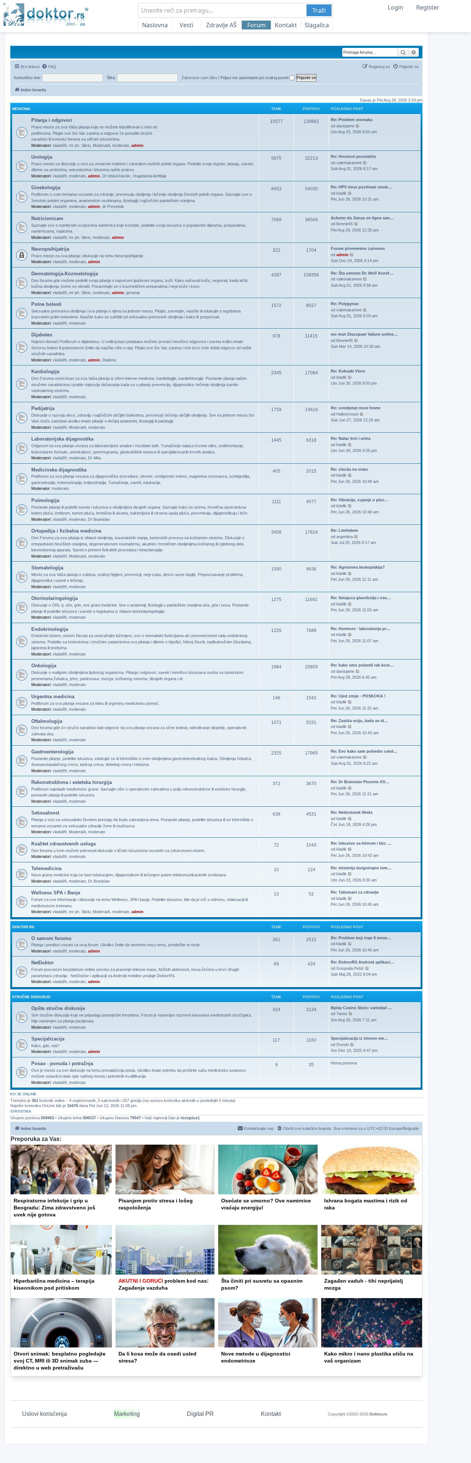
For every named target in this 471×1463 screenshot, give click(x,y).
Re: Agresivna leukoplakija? (358, 567)
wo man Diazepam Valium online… (364, 334)
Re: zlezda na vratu (349, 469)
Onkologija (43, 665)
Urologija (41, 157)
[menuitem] (49, 66)
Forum (256, 25)
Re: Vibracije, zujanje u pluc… (360, 500)
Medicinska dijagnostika (58, 470)
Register (427, 7)
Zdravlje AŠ (221, 25)
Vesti (186, 25)
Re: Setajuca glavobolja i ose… (361, 598)
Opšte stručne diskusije (58, 1008)
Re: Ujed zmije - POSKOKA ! (358, 696)
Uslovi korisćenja (44, 1414)
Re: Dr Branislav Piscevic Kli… (360, 782)
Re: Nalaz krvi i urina (351, 438)
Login (395, 7)
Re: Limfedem (344, 530)
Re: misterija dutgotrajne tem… (361, 868)
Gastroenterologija (52, 752)
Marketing (127, 1414)
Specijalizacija (47, 1039)
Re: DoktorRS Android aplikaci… (362, 962)
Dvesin (342, 1044)
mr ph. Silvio (80, 145)
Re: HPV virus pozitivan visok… (361, 187)
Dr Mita (94, 458)
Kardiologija (45, 371)
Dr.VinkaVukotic (116, 176)
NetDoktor (42, 962)
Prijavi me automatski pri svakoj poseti (255, 77)
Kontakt (286, 25)
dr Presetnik (113, 206)
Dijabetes (41, 335)
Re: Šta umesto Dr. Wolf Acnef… (362, 273)
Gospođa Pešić (350, 968)
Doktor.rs (378, 1414)
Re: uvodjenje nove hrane (355, 408)
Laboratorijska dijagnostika (62, 439)
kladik (341, 193)
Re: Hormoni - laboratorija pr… (360, 628)
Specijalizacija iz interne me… (359, 1038)
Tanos (341, 1013)
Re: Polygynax (345, 303)
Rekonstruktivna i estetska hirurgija (71, 782)
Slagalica (317, 25)
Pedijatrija (42, 408)
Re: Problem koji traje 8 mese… (361, 938)
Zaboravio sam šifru (199, 77)
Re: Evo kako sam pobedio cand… (364, 751)
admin (137, 145)
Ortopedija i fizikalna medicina (66, 531)
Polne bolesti (46, 304)
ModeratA (101, 145)
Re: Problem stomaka (351, 119)
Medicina (21, 109)
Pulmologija (45, 500)
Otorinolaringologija (54, 598)
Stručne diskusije (31, 997)
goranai (132, 292)
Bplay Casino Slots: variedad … (361, 1008)
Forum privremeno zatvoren (358, 248)
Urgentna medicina (52, 696)
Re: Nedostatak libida (351, 812)
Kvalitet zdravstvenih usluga (63, 844)
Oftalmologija (46, 721)
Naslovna (155, 25)
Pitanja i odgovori (51, 120)
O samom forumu (51, 938)
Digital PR (200, 1414)
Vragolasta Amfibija (149, 176)
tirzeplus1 (190, 1118)
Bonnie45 (344, 224)
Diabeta (109, 360)
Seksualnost (45, 813)
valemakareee (349, 162)
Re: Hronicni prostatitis (353, 156)
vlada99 (60, 145)
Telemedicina (46, 868)
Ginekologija (45, 187)
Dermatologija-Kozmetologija (64, 273)
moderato (120, 145)
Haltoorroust (347, 414)
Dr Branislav (99, 519)
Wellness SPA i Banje (55, 892)
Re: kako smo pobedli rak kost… (362, 665)
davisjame (345, 126)
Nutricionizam (47, 218)
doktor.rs (23, 927)
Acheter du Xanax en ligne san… (362, 218)
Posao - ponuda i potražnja (62, 1063)
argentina (344, 536)
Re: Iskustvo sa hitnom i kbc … (361, 843)
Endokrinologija (49, 629)
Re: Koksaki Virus (348, 371)
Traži (319, 10)
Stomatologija (47, 567)
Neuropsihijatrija (50, 249)
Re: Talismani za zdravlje (355, 892)
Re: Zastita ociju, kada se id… (359, 720)
